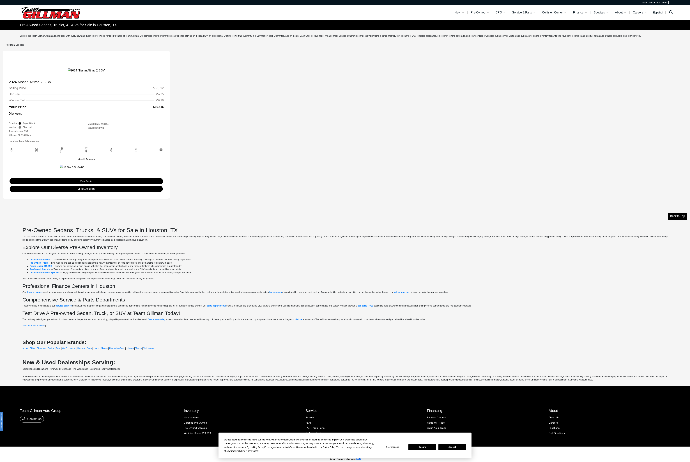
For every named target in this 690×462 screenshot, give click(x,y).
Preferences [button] (252, 451)
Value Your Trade (437, 427)
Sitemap (80, 451)
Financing (434, 411)
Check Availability (86, 189)
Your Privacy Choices (343, 459)
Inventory (191, 411)
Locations (554, 427)
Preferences (392, 447)
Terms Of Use (68, 451)
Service (311, 411)
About (553, 411)
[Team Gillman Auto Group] (51, 12)
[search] (671, 12)
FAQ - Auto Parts (315, 427)
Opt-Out (116, 451)
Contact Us (34, 419)
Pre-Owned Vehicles (195, 427)
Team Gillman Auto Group (32, 451)
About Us (554, 417)
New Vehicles (191, 417)
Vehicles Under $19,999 (197, 433)
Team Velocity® (624, 452)
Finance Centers (436, 417)
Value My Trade (436, 422)
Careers (553, 422)
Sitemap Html (92, 451)
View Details (86, 181)
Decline (422, 447)
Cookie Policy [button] (329, 447)
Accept (452, 447)
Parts (308, 422)
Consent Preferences (2, 421)
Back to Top (677, 216)
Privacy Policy (53, 451)
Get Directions (557, 433)
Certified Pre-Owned (195, 422)
